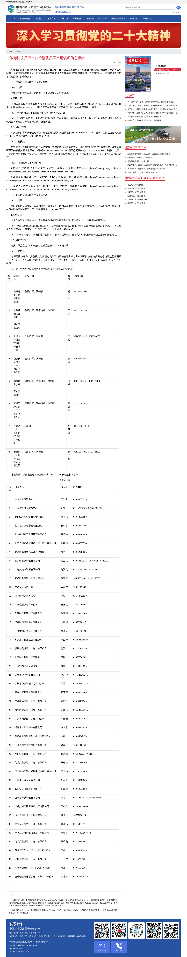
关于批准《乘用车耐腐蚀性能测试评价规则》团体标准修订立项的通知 (155, 109)
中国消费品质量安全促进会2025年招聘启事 (144, 120)
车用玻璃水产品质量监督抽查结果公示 (142, 172)
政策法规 (18, 51)
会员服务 (102, 18)
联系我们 (134, 18)
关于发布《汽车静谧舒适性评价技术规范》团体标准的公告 (150, 102)
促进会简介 (25, 18)
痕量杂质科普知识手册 (136, 188)
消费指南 (90, 18)
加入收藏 (175, 12)
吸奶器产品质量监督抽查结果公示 (140, 158)
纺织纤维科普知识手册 (136, 203)
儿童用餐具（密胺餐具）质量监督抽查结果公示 (146, 169)
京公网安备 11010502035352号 (19, 952)
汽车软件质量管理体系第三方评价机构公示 (144, 117)
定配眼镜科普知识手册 (136, 192)
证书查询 (147, 18)
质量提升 (77, 18)
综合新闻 (39, 18)
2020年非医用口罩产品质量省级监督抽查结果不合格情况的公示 (152, 165)
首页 (13, 18)
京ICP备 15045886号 (16, 948)
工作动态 (64, 18)
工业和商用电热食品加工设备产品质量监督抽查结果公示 (149, 154)
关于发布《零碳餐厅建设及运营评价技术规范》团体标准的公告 (152, 106)
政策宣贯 (52, 18)
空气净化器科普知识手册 (137, 200)
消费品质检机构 (118, 18)
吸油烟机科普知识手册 (136, 196)
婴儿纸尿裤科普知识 (135, 185)
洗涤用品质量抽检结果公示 (138, 161)
